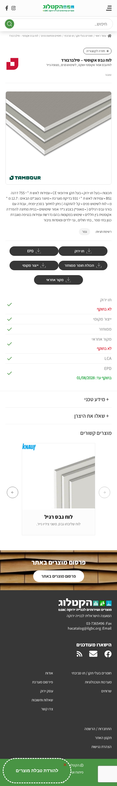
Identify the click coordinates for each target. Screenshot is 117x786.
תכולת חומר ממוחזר (79, 265)
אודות (49, 673)
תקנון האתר (103, 737)
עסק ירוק (46, 690)
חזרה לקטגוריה (95, 51)
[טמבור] (12, 65)
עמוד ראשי (101, 35)
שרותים (106, 690)
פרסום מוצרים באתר (58, 576)
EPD (30, 251)
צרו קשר (47, 708)
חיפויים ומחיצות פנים (51, 35)
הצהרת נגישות (101, 746)
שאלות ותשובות (42, 699)
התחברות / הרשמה (98, 728)
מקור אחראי (55, 279)
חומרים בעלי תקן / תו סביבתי (78, 35)
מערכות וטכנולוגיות (98, 682)
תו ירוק (79, 251)
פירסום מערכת (42, 682)
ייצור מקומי (30, 265)
